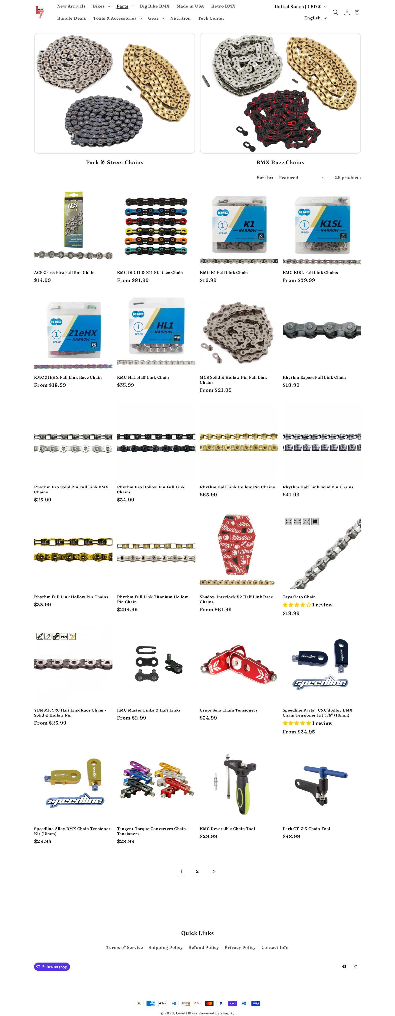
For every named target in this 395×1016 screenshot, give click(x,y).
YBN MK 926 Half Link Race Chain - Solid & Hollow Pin (70, 712)
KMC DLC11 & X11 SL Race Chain (150, 272)
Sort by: (265, 177)
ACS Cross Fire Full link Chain (64, 272)
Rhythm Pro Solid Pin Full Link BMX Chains (71, 489)
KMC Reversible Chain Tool (227, 828)
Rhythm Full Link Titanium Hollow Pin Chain (152, 599)
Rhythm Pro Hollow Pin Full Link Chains (151, 489)
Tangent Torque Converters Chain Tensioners (151, 831)
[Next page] (213, 871)
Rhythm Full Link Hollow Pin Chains (71, 596)
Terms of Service (124, 947)
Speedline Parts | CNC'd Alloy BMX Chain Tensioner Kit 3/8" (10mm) (318, 712)
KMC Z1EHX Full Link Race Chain (68, 377)
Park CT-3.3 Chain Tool (306, 828)
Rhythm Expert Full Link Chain (314, 377)
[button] (101, 6)
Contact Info (275, 947)
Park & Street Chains (115, 162)
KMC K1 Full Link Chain (224, 272)
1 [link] (181, 871)
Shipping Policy (166, 947)
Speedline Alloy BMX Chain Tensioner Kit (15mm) (72, 831)
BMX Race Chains (280, 162)
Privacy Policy (240, 947)
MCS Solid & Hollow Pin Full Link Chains (233, 380)
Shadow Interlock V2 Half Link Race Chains (236, 599)
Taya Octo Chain (299, 596)
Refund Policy (203, 947)
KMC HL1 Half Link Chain (143, 377)
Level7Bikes (187, 1013)
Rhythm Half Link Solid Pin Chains (318, 486)
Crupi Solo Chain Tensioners (229, 710)
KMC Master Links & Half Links (149, 710)
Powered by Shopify (216, 1013)
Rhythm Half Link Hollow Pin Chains (237, 486)
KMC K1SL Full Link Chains (310, 272)
